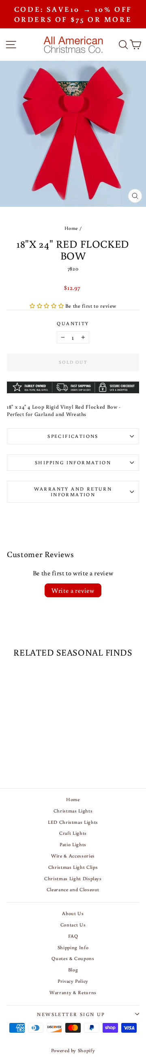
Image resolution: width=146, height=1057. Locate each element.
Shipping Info (73, 947)
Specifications (73, 436)
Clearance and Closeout (73, 889)
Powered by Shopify (73, 1050)
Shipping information (73, 462)
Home (71, 228)
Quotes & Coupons (73, 958)
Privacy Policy (73, 981)
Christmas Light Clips (73, 867)
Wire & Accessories (73, 856)
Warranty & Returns (73, 992)
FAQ (73, 936)
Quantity (73, 323)
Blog (73, 970)
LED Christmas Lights (73, 822)
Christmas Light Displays (73, 878)
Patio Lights (73, 844)
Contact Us (73, 925)
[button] (47, 305)
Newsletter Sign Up (71, 1014)
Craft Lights (73, 833)
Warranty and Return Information (73, 491)
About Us (73, 913)
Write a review (73, 590)
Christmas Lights (73, 811)
